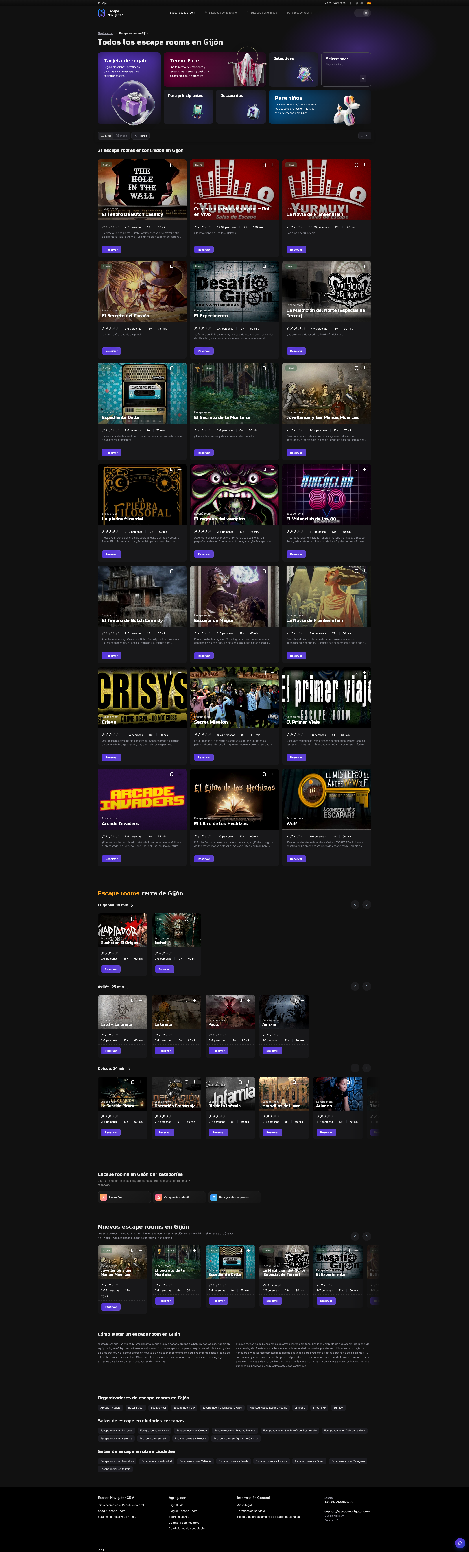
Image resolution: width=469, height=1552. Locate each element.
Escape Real (158, 1407)
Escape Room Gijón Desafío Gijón (222, 1407)
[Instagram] (356, 3)
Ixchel (160, 943)
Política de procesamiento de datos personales (268, 1516)
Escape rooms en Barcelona (117, 1461)
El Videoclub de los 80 (311, 519)
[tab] (106, 136)
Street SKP (319, 1407)
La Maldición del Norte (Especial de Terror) (326, 313)
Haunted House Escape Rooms (268, 1407)
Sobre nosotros (179, 1516)
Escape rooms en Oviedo (192, 1430)
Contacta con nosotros (184, 1522)
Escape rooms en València (195, 1461)
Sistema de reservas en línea (117, 1516)
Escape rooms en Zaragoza (348, 1461)
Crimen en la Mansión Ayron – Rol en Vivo (231, 211)
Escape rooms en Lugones (116, 1430)
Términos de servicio (251, 1511)
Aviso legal (244, 1505)
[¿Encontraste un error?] (460, 1543)
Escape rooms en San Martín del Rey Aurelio (290, 1430)
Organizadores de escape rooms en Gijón (143, 1398)
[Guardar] (172, 165)
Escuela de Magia (213, 620)
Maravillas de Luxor (281, 1106)
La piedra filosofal (122, 519)
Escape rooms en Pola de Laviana (344, 1430)
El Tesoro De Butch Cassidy (132, 214)
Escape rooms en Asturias (116, 1438)
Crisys (109, 722)
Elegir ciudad (105, 33)
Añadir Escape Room (111, 1511)
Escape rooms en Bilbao (309, 1461)
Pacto (213, 1024)
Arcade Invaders (120, 823)
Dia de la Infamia (224, 1106)
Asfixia (269, 1024)
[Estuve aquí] (180, 165)
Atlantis (324, 1106)
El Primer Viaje (303, 722)
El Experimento (211, 316)
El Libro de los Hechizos (221, 823)
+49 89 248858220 (334, 3)
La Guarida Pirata (117, 1106)
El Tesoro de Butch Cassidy (132, 620)
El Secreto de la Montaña (222, 417)
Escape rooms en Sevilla (233, 1461)
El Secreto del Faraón (125, 316)
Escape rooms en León (153, 1438)
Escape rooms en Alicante (271, 1461)
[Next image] (366, 904)
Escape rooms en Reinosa (190, 1438)
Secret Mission (211, 722)
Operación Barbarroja (175, 1106)
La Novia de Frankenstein (315, 214)
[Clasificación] (364, 135)
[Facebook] (350, 3)
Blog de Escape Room (183, 1511)
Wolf (292, 823)
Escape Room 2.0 (184, 1407)
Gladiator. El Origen (119, 943)
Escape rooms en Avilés (154, 1430)
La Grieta (163, 1024)
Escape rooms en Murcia (115, 1468)
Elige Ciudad (177, 1505)
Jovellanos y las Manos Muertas (323, 417)
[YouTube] (361, 3)
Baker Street (135, 1407)
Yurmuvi (338, 1407)
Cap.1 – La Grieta (116, 1024)
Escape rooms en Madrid (157, 1461)
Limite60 (300, 1407)
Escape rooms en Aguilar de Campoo (236, 1438)
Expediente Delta (121, 417)
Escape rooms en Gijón (133, 33)
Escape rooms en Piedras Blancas (235, 1430)
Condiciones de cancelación (187, 1528)
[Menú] (362, 13)
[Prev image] (355, 904)
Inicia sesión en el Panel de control (121, 1505)
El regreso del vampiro (219, 519)
